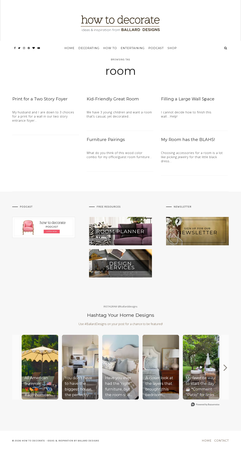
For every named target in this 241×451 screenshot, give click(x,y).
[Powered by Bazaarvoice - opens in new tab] (205, 404)
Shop (172, 48)
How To (110, 48)
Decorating (88, 48)
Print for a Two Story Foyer (40, 99)
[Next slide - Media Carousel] (225, 367)
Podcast (156, 48)
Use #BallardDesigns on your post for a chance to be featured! (121, 324)
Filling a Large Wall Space (187, 99)
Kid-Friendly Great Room (113, 99)
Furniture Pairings (106, 139)
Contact (221, 440)
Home (69, 48)
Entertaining (133, 48)
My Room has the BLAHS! (188, 139)
